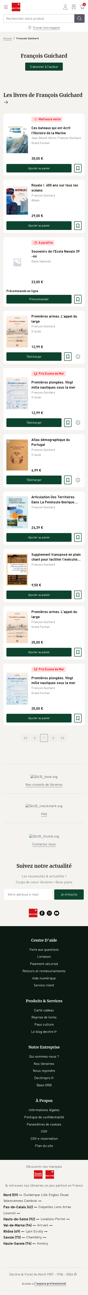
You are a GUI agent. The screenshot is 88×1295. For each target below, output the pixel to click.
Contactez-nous (44, 844)
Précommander (39, 299)
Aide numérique (44, 978)
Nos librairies (44, 1063)
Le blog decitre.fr (44, 1031)
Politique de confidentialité (44, 1117)
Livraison (44, 956)
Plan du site (44, 1146)
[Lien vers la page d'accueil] (16, 7)
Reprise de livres (44, 1017)
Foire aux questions (44, 949)
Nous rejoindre (44, 1070)
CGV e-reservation (44, 1138)
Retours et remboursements (44, 971)
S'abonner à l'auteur (44, 67)
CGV (44, 1131)
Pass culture (44, 1024)
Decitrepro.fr (44, 1078)
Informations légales (44, 1110)
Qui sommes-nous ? (44, 1056)
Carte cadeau (44, 1010)
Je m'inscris (69, 894)
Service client (44, 985)
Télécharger (34, 356)
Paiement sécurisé (44, 964)
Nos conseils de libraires (44, 784)
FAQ (44, 814)
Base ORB (44, 1085)
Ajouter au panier (39, 168)
